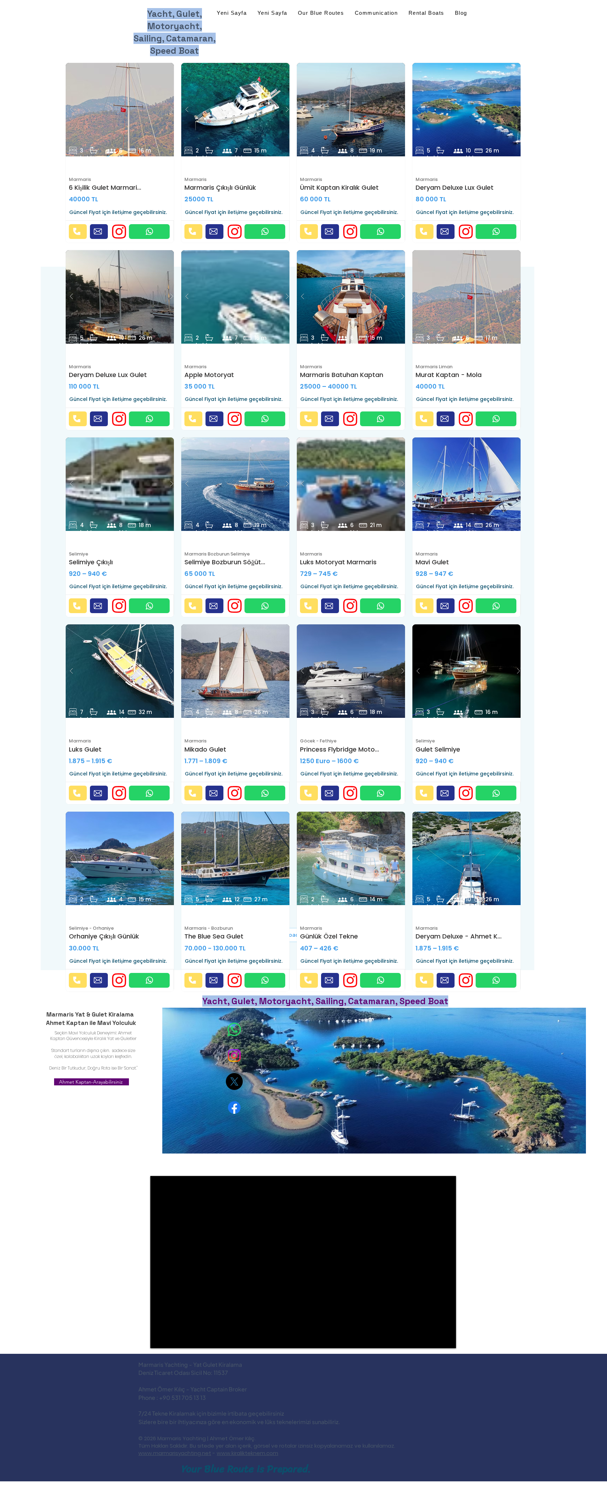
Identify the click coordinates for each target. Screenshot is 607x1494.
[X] (234, 1081)
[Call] (78, 231)
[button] (121, 109)
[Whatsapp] (234, 1029)
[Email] (99, 231)
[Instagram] (234, 1055)
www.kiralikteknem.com (247, 1453)
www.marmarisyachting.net (174, 1453)
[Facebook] (234, 1107)
